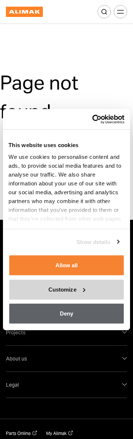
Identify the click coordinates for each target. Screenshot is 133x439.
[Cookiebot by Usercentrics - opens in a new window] (94, 119)
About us (16, 358)
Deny (66, 313)
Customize (62, 289)
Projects (15, 332)
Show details (93, 241)
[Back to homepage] (24, 12)
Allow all (66, 265)
